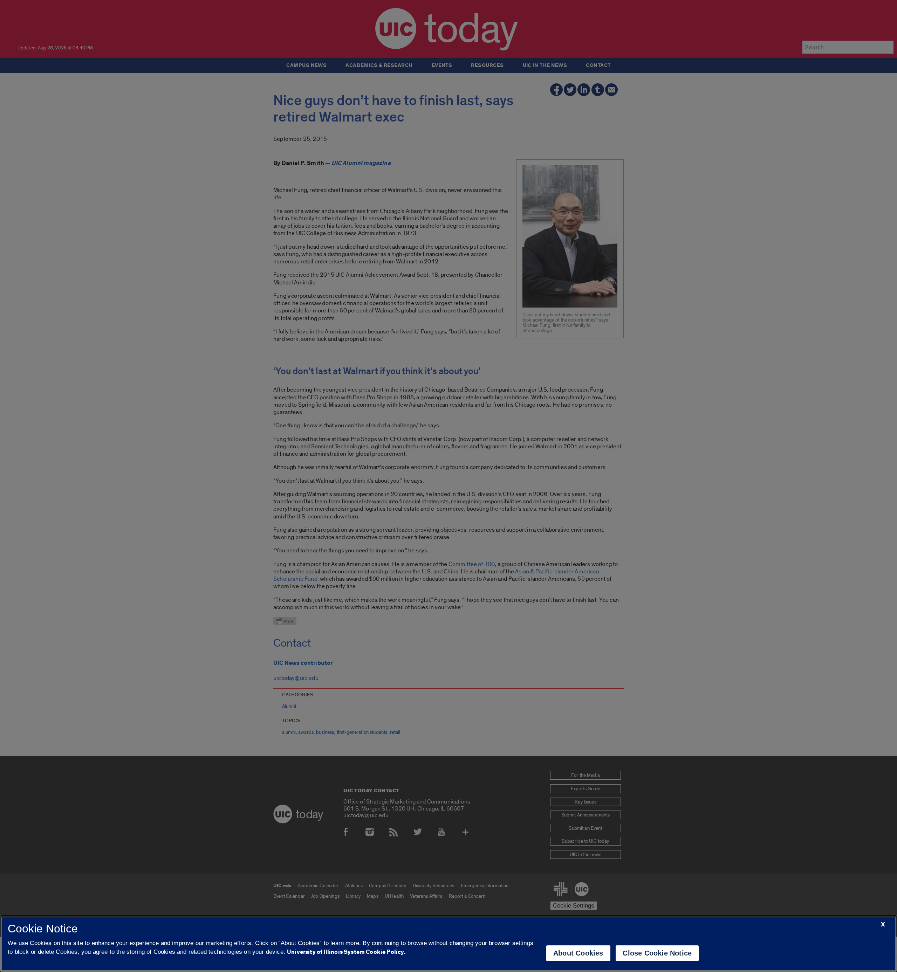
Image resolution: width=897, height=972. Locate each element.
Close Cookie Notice (657, 953)
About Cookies (578, 953)
